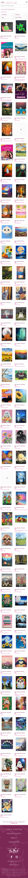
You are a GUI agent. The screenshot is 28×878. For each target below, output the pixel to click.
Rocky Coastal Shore (19, 755)
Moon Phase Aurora (5, 755)
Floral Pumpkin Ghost (5, 427)
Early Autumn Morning (19, 161)
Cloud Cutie (3, 243)
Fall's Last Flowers (4, 735)
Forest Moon (17, 181)
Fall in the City (3, 530)
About (14, 838)
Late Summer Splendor (6, 284)
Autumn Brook (18, 714)
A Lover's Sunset (18, 673)
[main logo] (3, 1)
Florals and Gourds (4, 817)
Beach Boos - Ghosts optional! (21, 509)
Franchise (14, 842)
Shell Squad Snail (4, 38)
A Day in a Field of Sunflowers (7, 366)
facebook (11, 857)
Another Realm (18, 345)
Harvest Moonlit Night (19, 468)
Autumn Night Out (4, 468)
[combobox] (7, 14)
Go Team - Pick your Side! (6, 509)
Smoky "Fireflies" (4, 120)
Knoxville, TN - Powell (5, 5)
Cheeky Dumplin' (18, 796)
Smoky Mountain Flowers (6, 591)
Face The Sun (17, 407)
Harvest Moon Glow (19, 263)
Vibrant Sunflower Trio (5, 448)
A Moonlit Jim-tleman (5, 612)
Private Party (14, 834)
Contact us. (14, 823)
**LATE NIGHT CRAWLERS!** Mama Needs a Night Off (6, 100)
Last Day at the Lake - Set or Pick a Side (20, 285)
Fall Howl (2, 304)
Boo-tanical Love (4, 776)
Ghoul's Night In (18, 776)
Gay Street (17, 571)
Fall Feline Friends (4, 407)
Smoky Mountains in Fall (20, 243)
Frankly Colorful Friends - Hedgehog (20, 695)
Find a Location (14, 829)
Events (15, 2)
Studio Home (9, 2)
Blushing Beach (18, 222)
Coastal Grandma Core (5, 386)
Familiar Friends (4, 79)
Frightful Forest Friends (19, 202)
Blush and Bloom (18, 591)
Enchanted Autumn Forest (6, 140)
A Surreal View (18, 550)
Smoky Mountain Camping (6, 571)
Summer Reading (18, 427)
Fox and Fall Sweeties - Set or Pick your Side (21, 531)
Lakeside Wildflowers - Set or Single (21, 59)
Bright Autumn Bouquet (6, 263)
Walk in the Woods (4, 222)
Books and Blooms (5, 632)
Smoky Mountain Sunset (20, 366)
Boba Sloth (3, 550)
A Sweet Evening (18, 612)
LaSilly (2, 714)
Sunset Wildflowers (5, 202)
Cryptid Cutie (17, 386)
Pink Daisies (3, 796)
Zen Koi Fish (17, 653)
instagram (17, 857)
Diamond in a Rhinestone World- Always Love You (20, 80)
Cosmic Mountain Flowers (20, 735)
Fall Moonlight (3, 325)
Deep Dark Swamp (19, 632)
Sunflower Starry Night (5, 653)
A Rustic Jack (17, 304)
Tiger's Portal (17, 120)
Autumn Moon (4, 345)
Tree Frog (17, 38)
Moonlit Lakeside (18, 489)
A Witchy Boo (17, 325)
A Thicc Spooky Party (5, 489)
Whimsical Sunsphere (5, 694)
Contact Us (14, 865)
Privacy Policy (14, 861)
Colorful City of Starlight (19, 140)
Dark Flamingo (18, 448)
